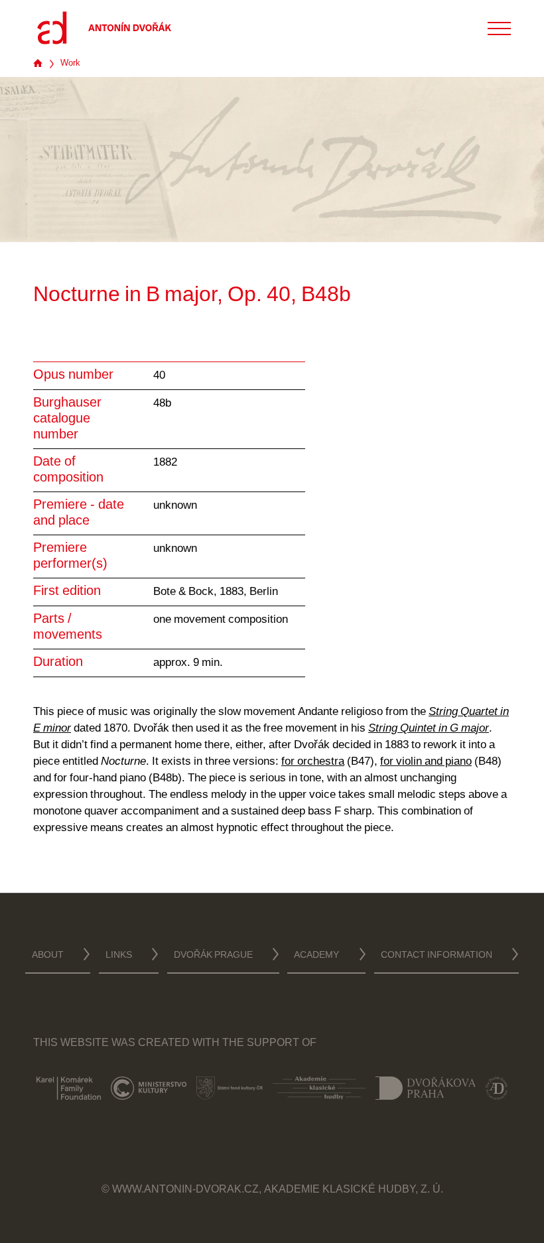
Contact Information (436, 955)
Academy (316, 955)
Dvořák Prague (213, 955)
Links (118, 955)
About (48, 955)
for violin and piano (426, 761)
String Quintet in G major (428, 728)
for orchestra (312, 761)
